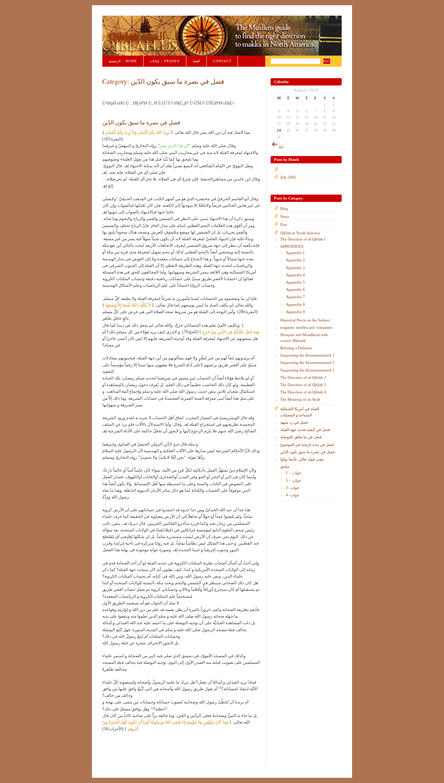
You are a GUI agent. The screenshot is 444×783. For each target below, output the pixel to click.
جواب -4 (292, 495)
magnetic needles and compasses (306, 327)
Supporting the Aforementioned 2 (307, 362)
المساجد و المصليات (296, 415)
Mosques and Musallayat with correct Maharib (304, 337)
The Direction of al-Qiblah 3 (303, 385)
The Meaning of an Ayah (300, 399)
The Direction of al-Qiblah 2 (303, 377)
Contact (222, 61)
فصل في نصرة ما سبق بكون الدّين (141, 122)
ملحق (284, 466)
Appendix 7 (295, 297)
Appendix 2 (295, 260)
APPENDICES (292, 246)
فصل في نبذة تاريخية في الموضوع (307, 444)
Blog (284, 208)
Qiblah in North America (300, 233)
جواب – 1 (293, 473)
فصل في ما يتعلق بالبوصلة (301, 437)
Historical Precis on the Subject (305, 320)
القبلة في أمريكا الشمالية (299, 409)
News (284, 216)
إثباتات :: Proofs (165, 61)
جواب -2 (292, 488)
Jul (281, 147)
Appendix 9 (295, 312)
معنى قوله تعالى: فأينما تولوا (302, 459)
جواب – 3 (293, 480)
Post (283, 224)
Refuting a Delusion (296, 348)
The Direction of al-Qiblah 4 (303, 392)
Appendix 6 (295, 289)
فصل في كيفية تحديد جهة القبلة (305, 429)
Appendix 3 (295, 268)
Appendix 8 (295, 304)
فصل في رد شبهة (294, 422)
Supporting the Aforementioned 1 (307, 355)
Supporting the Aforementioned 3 (307, 370)
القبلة (196, 61)
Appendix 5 (295, 282)
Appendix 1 (295, 253)
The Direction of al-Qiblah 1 (303, 239)
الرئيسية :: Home (123, 61)
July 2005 (288, 177)
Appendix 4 (295, 275)
